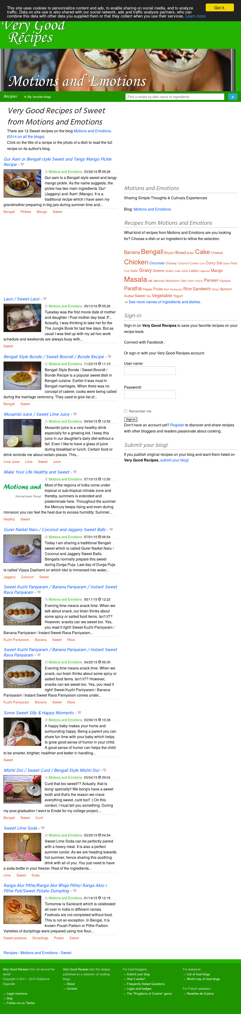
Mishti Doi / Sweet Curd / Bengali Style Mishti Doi (51, 770)
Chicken (136, 261)
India (177, 271)
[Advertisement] (60, 258)
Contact (72, 988)
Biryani (169, 252)
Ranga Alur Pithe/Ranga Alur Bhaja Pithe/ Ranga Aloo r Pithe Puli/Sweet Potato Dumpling (55, 888)
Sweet (57, 211)
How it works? (136, 979)
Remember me (140, 411)
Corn (202, 263)
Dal (219, 263)
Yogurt (178, 295)
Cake (202, 251)
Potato (59, 937)
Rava (71, 639)
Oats (183, 280)
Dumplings (40, 937)
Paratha (133, 288)
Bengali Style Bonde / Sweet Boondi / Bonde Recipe (54, 357)
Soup (215, 289)
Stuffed (129, 296)
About (71, 983)
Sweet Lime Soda (20, 828)
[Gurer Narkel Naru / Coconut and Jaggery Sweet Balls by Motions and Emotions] (22, 548)
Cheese (217, 252)
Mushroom (173, 280)
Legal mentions (17, 993)
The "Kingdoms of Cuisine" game (149, 993)
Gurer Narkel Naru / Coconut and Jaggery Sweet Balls (54, 529)
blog (9, 998)
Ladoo (193, 270)
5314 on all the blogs (25, 136)
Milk (150, 281)
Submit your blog (138, 974)
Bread (180, 252)
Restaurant (176, 289)
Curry (211, 263)
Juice (57, 461)
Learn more (195, 16)
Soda (36, 875)
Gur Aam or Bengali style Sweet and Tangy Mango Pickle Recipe (57, 162)
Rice (187, 288)
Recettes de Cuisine (200, 993)
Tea (148, 296)
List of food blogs (198, 974)
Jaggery (10, 576)
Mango (42, 211)
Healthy (9, 518)
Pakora (199, 281)
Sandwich (202, 288)
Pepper (147, 289)
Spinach (226, 289)
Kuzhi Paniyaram (16, 639)
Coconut (27, 576)
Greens (158, 270)
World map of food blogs (203, 979)
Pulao (158, 288)
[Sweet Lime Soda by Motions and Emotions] (22, 846)
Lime (28, 461)
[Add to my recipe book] (22, 164)
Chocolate (157, 263)
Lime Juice (12, 461)
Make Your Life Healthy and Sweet (36, 472)
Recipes (10, 96)
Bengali (9, 211)
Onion (190, 281)
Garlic (134, 270)
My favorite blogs (39, 96)
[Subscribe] (46, 171)
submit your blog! (174, 460)
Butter (190, 253)
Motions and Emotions (92, 130)
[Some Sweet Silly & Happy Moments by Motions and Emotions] (22, 731)
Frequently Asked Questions (146, 983)
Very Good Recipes (15, 969)
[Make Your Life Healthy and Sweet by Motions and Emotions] (22, 490)
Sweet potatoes (15, 937)
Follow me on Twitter (21, 1003)
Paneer (211, 280)
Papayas (225, 280)
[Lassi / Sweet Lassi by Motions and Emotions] (22, 317)
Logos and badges (139, 988)
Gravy (145, 269)
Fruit (126, 271)
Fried (233, 263)
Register (177, 425)
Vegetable (162, 295)
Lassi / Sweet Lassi (21, 299)
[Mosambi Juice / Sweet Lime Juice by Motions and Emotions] (22, 433)
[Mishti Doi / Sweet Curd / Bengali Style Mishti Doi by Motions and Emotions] (22, 789)
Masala (135, 279)
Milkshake (159, 281)
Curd (39, 817)
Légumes (204, 271)
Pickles (25, 211)
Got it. (219, 7)
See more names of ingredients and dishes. (165, 301)
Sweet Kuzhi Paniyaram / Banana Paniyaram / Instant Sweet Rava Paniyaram (60, 590)
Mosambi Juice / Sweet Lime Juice (36, 414)
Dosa (226, 263)
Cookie (194, 263)
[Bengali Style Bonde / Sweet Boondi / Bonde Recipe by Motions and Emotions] (22, 375)
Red (166, 289)
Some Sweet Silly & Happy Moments (39, 713)
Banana (41, 639)
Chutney (171, 263)
